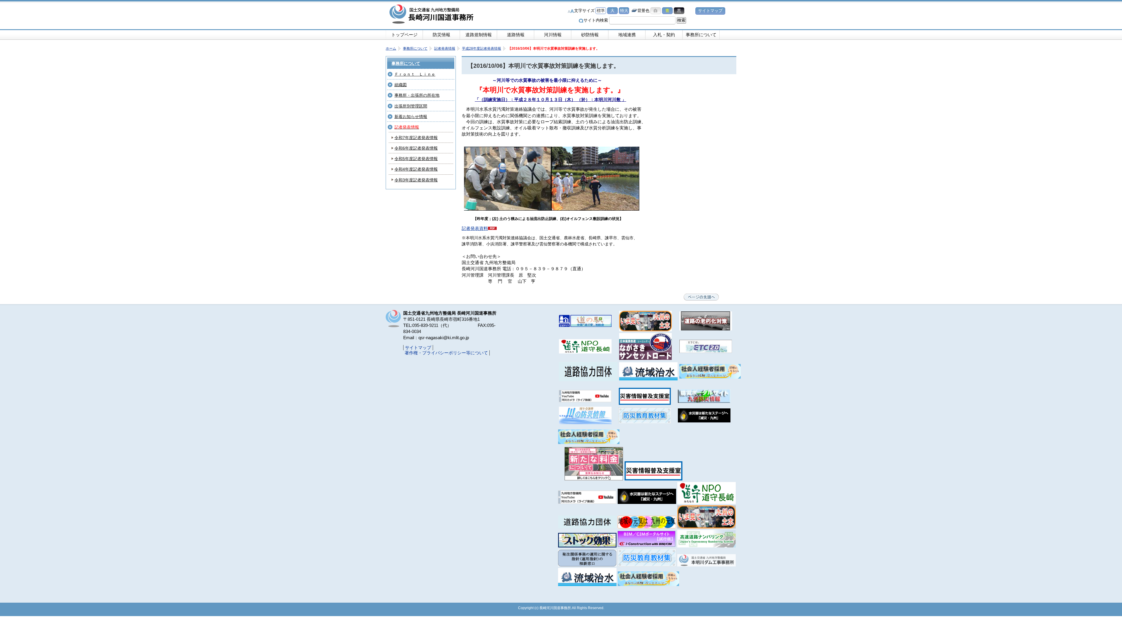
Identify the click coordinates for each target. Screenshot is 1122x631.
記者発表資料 (475, 228)
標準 (601, 10)
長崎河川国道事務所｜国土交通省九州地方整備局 (432, 14)
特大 (624, 10)
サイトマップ (710, 10)
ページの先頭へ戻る (701, 297)
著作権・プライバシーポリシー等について (446, 352)
